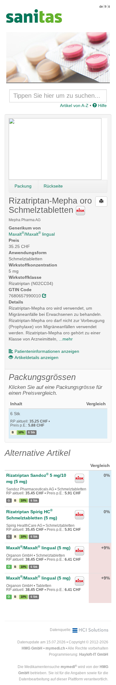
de (101, 6)
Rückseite (53, 186)
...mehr (66, 338)
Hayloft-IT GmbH (93, 654)
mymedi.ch (55, 648)
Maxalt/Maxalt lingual (32, 234)
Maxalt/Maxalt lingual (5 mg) (38, 547)
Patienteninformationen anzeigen (47, 351)
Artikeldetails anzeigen (36, 357)
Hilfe (102, 105)
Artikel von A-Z (74, 105)
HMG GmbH (32, 648)
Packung (23, 186)
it (109, 6)
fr (106, 6)
